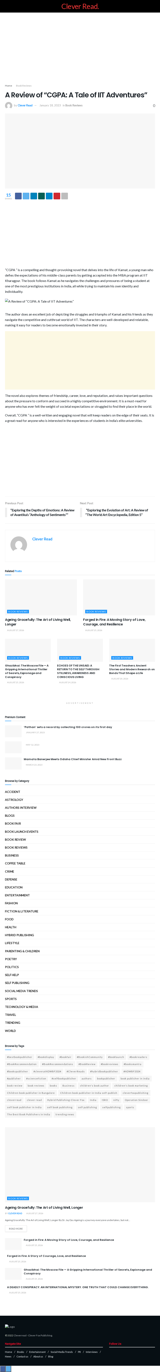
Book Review (15, 839)
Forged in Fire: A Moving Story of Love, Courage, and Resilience (114, 622)
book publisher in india (135, 1078)
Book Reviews (24, 85)
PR (79, 1351)
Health (10, 927)
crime (9, 871)
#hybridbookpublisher (104, 1071)
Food (9, 919)
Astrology (14, 799)
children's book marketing (131, 1085)
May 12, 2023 (32, 744)
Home (8, 85)
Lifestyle (12, 943)
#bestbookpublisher (19, 1057)
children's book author (94, 1085)
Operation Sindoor (136, 1100)
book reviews (36, 1085)
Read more (16, 1228)
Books (20, 1351)
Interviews (92, 1351)
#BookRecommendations (57, 1064)
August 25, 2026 (93, 630)
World (10, 1030)
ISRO (105, 1100)
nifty (116, 1100)
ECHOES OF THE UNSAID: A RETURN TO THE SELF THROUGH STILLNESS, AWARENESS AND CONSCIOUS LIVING (78, 671)
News (8, 1356)
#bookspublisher (17, 1071)
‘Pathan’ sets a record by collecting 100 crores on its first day (68, 727)
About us (38, 1356)
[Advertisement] (80, 48)
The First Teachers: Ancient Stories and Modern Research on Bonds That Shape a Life (132, 669)
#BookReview (87, 1064)
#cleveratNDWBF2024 (47, 1071)
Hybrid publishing (19, 935)
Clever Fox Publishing (40, 1335)
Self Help (12, 975)
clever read (34, 1100)
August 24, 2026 (67, 682)
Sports (11, 999)
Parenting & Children (22, 951)
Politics (12, 967)
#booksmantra (132, 1064)
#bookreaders (138, 1057)
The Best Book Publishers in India (28, 1114)
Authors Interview (20, 807)
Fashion (11, 903)
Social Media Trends (62, 1351)
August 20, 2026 (119, 678)
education (13, 887)
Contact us (22, 1356)
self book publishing (59, 1107)
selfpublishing (111, 1107)
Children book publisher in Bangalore (31, 1093)
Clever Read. (80, 6)
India (93, 1100)
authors (87, 1078)
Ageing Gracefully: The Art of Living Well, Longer (38, 622)
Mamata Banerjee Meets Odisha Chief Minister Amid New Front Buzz (73, 759)
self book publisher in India (24, 1107)
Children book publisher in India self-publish (88, 1093)
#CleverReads (76, 1071)
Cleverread (20, 1335)
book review (14, 1085)
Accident (12, 792)
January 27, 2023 (35, 732)
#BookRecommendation (22, 1064)
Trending (12, 1022)
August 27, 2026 (15, 630)
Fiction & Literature (21, 911)
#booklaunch (116, 1057)
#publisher (14, 1078)
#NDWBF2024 (132, 1071)
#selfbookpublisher (64, 1078)
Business (12, 855)
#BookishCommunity (90, 1057)
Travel (10, 1014)
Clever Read (25, 105)
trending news (65, 1114)
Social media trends (21, 991)
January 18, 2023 (50, 105)
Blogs (10, 815)
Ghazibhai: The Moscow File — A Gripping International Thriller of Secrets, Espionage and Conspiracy (27, 671)
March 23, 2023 (33, 764)
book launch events (21, 831)
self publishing (17, 983)
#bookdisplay (46, 1057)
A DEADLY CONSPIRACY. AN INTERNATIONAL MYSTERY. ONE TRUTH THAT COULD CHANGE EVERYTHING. (78, 1287)
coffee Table (15, 863)
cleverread (14, 1100)
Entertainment (17, 895)
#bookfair (65, 1057)
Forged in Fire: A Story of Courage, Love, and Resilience (46, 1256)
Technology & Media (21, 1007)
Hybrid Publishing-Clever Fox (66, 1100)
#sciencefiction (36, 1078)
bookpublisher (106, 1078)
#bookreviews (109, 1064)
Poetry (11, 959)
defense (11, 879)
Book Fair (13, 823)
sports (130, 1107)
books (53, 1085)
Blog (50, 1356)
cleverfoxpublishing (135, 1093)
